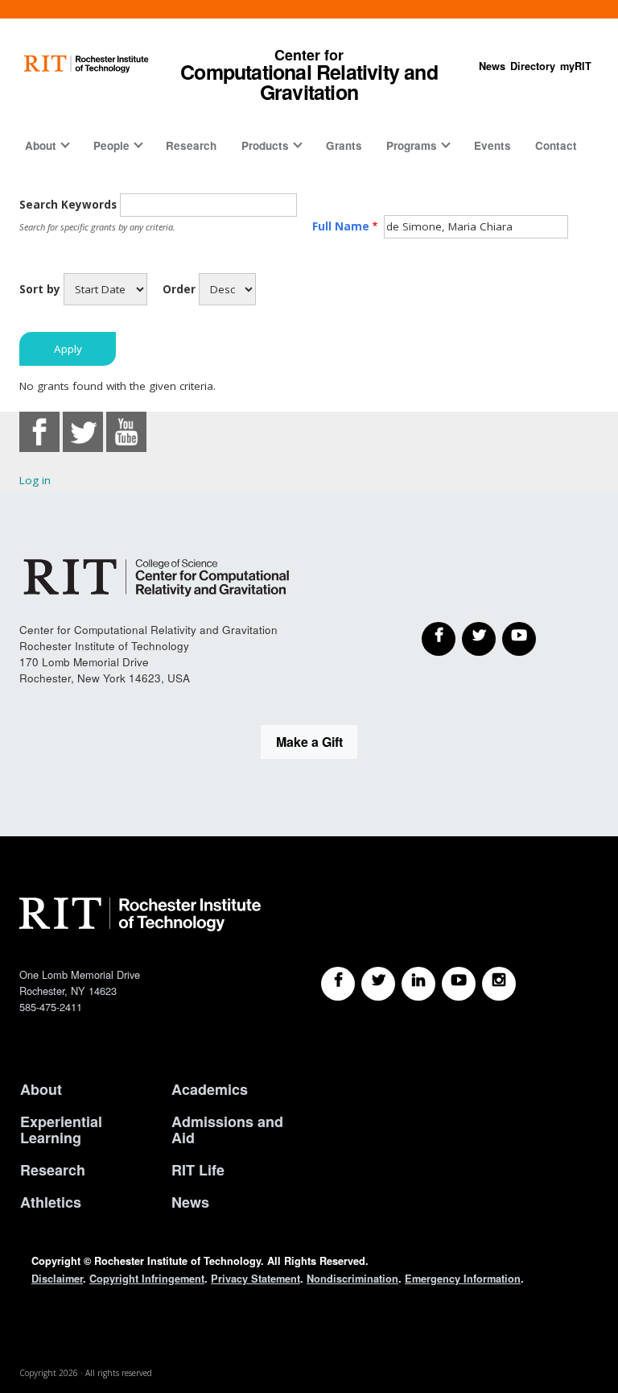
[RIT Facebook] (338, 984)
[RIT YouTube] (459, 984)
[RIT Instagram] (499, 984)
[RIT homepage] (86, 64)
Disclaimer (57, 1278)
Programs (411, 145)
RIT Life (198, 1170)
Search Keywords (68, 204)
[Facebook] (438, 639)
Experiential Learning (61, 1129)
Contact (556, 145)
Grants (344, 145)
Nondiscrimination (352, 1278)
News (492, 66)
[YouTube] (519, 639)
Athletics (50, 1202)
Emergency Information (463, 1278)
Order (179, 289)
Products (265, 145)
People (111, 145)
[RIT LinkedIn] (418, 984)
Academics (209, 1089)
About (40, 145)
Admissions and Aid (227, 1129)
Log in (35, 480)
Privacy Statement (255, 1278)
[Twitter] (479, 639)
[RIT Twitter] (378, 984)
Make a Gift (309, 741)
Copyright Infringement (146, 1278)
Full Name (340, 226)
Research (191, 145)
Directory (532, 66)
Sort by (39, 289)
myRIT (575, 66)
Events (492, 145)
